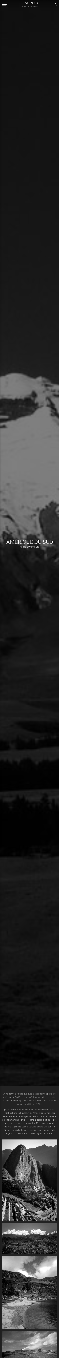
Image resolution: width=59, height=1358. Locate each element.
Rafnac (30, 3)
